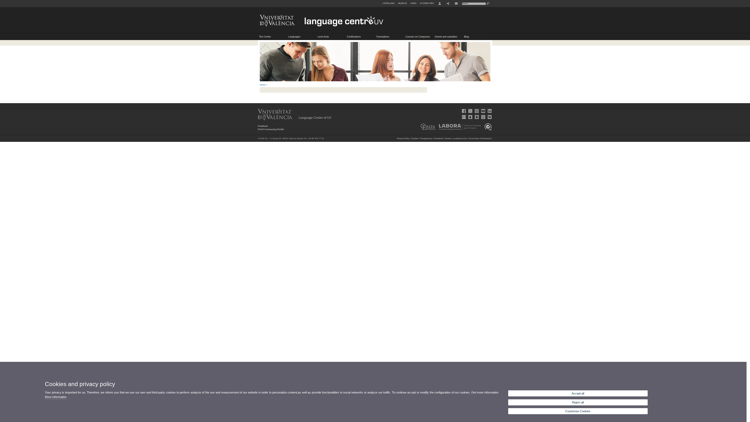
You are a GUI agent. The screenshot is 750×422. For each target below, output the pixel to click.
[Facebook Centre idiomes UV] (463, 111)
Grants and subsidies (446, 36)
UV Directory (427, 3)
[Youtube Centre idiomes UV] (483, 111)
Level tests (323, 36)
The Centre (265, 36)
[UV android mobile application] (476, 117)
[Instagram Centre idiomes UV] (476, 111)
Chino (413, 3)
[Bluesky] (489, 117)
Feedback (263, 126)
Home (262, 85)
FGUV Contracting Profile (271, 129)
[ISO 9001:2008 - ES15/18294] (487, 129)
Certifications (354, 36)
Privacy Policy (403, 138)
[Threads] (483, 117)
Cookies (414, 138)
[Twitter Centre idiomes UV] (470, 111)
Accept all (578, 393)
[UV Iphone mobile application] (470, 117)
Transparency (426, 138)
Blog (466, 36)
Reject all (578, 402)
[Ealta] (427, 129)
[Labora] (458, 129)
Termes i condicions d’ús (456, 138)
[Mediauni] (463, 117)
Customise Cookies (577, 411)
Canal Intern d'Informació (479, 138)
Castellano (389, 3)
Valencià (402, 3)
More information (55, 397)
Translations (382, 36)
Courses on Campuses (417, 36)
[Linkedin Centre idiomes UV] (489, 111)
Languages (294, 36)
